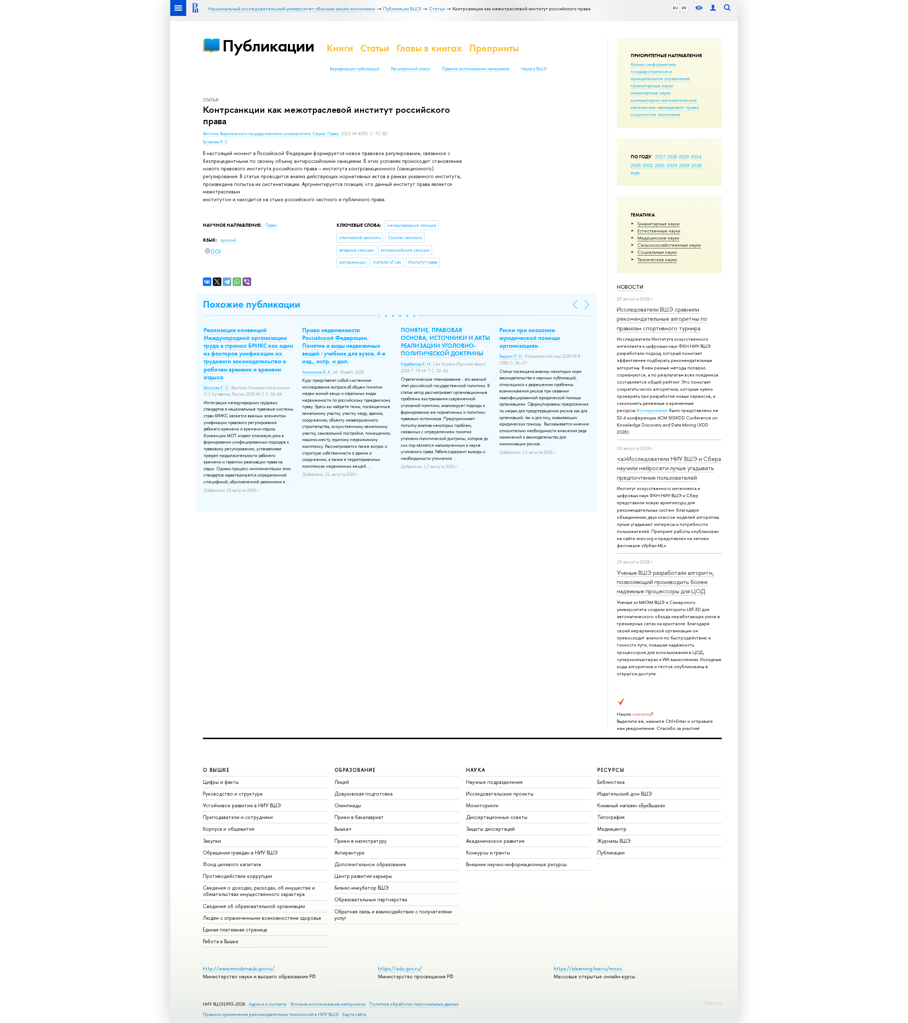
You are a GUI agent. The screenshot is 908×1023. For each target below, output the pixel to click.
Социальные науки (657, 252)
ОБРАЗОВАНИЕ (355, 769)
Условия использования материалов (328, 1004)
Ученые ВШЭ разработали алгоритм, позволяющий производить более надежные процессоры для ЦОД (665, 581)
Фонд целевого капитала (232, 864)
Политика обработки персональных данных (414, 1004)
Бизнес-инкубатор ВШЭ (361, 887)
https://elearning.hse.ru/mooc (588, 968)
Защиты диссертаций (490, 828)
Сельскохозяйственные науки (669, 245)
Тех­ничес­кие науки (657, 259)
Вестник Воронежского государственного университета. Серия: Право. (272, 134)
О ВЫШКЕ (216, 769)
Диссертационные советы (496, 817)
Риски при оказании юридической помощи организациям (529, 338)
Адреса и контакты (268, 1004)
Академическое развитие (495, 840)
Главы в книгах (429, 48)
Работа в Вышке (220, 941)
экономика (669, 114)
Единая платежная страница (235, 929)
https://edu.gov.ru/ (400, 968)
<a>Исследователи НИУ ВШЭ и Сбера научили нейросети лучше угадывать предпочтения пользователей (669, 468)
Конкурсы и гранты (488, 852)
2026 (672, 156)
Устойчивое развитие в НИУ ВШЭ (242, 805)
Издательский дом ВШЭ (624, 793)
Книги (340, 48)
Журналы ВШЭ (614, 840)
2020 (672, 165)
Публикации (268, 45)
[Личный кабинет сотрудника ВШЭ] (713, 8)
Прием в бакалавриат (359, 817)
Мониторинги (482, 805)
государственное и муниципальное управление (660, 75)
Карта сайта (354, 1014)
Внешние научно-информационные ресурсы (516, 864)
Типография (611, 817)
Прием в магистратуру (360, 840)
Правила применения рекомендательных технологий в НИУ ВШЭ (271, 1014)
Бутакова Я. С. (216, 142)
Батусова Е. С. (216, 388)
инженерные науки (651, 92)
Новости (630, 287)
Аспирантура (349, 852)
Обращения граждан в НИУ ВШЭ (240, 852)
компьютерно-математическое (664, 100)
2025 (684, 156)
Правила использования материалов (475, 69)
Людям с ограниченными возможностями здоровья (262, 917)
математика (643, 107)
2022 (648, 165)
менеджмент (670, 107)
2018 (696, 165)
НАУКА (476, 769)
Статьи (374, 48)
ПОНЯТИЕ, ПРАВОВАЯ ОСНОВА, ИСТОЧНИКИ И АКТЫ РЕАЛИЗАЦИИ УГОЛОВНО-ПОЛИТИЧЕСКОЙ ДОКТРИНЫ (445, 341)
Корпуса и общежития (228, 828)
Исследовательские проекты (499, 793)
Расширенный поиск (410, 69)
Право (271, 225)
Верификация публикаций (354, 69)
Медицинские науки (658, 238)
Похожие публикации (251, 304)
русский (228, 240)
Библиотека (611, 782)
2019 (684, 165)
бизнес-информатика (653, 64)
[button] (378, 315)
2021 (660, 165)
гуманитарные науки (652, 85)
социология (643, 114)
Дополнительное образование (370, 864)
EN (684, 7)
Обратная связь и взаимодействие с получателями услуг (393, 914)
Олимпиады (347, 805)
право (692, 107)
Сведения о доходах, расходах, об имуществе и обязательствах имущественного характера (259, 890)
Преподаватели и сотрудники (238, 817)
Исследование (652, 410)
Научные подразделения (494, 782)
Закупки (212, 840)
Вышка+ (343, 828)
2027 (660, 156)
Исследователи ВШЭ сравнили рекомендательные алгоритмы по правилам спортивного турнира (662, 318)
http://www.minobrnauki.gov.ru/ (239, 968)
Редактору (713, 1002)
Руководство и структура (232, 793)
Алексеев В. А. (316, 372)
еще (635, 172)
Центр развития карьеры (363, 876)
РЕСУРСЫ (610, 769)
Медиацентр (611, 828)
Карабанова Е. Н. (416, 364)
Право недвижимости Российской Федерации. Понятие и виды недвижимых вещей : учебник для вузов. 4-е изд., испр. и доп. (344, 345)
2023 (636, 165)
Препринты (494, 48)
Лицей (341, 782)
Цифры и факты (221, 782)
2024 (696, 156)
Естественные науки (658, 230)
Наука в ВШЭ (533, 69)
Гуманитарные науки (658, 223)
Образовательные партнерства (370, 899)
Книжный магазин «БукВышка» (631, 805)
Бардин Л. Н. (511, 356)
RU (675, 7)
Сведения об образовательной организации (254, 906)
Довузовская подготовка (363, 793)
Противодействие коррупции (237, 876)
